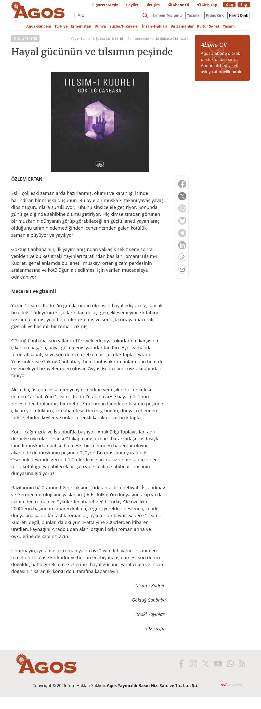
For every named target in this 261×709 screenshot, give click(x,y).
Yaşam (229, 26)
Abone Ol (180, 4)
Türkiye (61, 26)
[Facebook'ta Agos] (181, 663)
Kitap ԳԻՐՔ (25, 38)
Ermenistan (81, 26)
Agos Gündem (38, 26)
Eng (243, 4)
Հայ (229, 4)
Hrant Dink (238, 15)
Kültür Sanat (208, 26)
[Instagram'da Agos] (193, 663)
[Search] (145, 15)
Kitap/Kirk (215, 15)
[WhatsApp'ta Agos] (229, 663)
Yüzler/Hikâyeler (124, 26)
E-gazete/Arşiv (105, 4)
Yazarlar (194, 15)
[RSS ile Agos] (242, 663)
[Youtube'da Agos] (217, 663)
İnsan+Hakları (154, 26)
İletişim (153, 4)
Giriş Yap (209, 4)
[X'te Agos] (205, 663)
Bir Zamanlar (182, 26)
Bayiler (132, 4)
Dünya (100, 26)
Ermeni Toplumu (167, 15)
